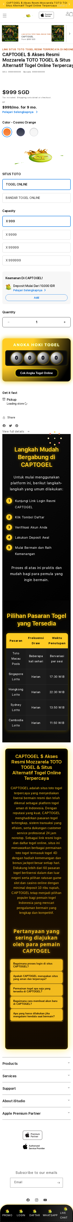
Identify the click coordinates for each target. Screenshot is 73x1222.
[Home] (28, 15)
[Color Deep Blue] (20, 132)
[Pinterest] (17, 426)
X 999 (10, 221)
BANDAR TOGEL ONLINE (23, 198)
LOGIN (21, 1215)
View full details (13, 431)
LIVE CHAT (63, 1215)
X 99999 (12, 247)
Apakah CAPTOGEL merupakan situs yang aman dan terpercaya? (35, 977)
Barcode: (27, 72)
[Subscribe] (58, 1183)
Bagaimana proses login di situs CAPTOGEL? (32, 965)
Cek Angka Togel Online (36, 373)
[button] (4, 15)
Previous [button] (4, 4)
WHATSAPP (50, 1215)
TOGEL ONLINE (16, 184)
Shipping (22, 97)
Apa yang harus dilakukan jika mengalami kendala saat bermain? (34, 1015)
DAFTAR (34, 1215)
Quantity (8, 312)
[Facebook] (5, 426)
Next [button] (69, 4)
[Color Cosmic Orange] (7, 132)
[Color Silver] (34, 132)
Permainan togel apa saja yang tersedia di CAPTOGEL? (31, 990)
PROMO (7, 1215)
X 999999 (13, 260)
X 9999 (11, 234)
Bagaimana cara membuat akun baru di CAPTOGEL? (35, 1002)
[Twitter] (11, 426)
